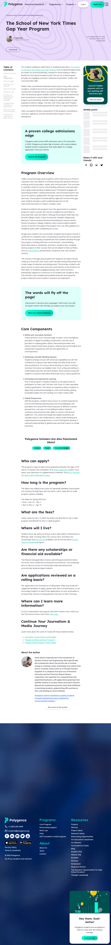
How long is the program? (8, 85)
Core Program (45, 824)
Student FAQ (76, 852)
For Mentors (76, 842)
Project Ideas (76, 830)
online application (61, 470)
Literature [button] (13, 50)
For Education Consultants (82, 839)
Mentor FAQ (76, 855)
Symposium (76, 864)
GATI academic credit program (52, 836)
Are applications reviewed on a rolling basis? (8, 105)
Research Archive (78, 867)
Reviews (74, 861)
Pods (41, 833)
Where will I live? (8, 92)
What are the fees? (9, 89)
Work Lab (43, 830)
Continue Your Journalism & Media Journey (8, 116)
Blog (73, 849)
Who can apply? (8, 81)
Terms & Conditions (13, 850)
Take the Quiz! (95, 100)
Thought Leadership (79, 875)
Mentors (74, 827)
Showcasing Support (48, 827)
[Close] (106, 894)
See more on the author (58, 707)
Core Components (8, 77)
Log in (83, 4)
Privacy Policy (10, 847)
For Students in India (80, 846)
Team (41, 851)
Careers (42, 854)
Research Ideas (77, 833)
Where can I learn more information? (9, 110)
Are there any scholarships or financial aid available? (8, 97)
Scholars (74, 858)
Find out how (89, 938)
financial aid (40, 540)
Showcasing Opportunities (82, 836)
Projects (74, 824)
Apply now (97, 4)
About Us (43, 848)
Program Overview (9, 73)
